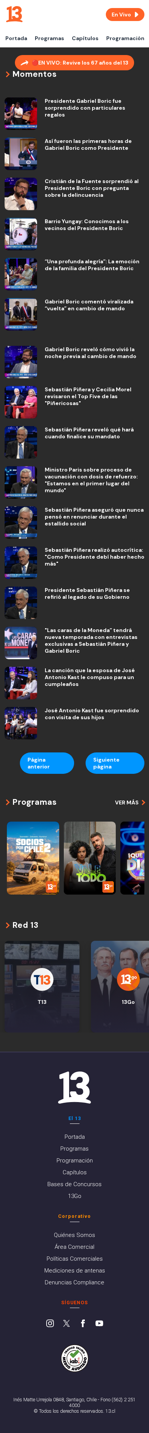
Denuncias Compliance (74, 1282)
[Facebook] (83, 1324)
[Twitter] (66, 1324)
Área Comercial (74, 1246)
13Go (74, 1196)
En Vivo (121, 14)
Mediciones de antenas (74, 1270)
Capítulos (85, 38)
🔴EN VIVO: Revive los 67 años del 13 (80, 62)
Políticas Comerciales (75, 1258)
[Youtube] (99, 1324)
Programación (125, 38)
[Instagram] (50, 1324)
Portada (16, 38)
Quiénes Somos (74, 1235)
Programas (49, 38)
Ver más (127, 802)
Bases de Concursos (74, 1184)
